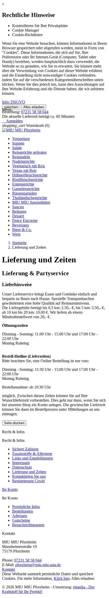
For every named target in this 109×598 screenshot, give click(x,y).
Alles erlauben (33, 107)
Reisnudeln (21, 157)
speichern (11, 107)
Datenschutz (22, 467)
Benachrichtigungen (28, 525)
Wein (16, 234)
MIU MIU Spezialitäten (31, 202)
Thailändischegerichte (29, 198)
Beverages (20, 225)
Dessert (18, 216)
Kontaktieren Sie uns (29, 476)
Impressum (21, 463)
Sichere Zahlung (25, 449)
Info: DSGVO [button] (13, 102)
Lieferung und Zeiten (29, 472)
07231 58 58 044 (34, 112)
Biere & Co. (22, 229)
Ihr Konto (10, 489)
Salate (17, 148)
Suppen (18, 143)
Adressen (19, 516)
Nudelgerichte (23, 161)
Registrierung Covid (28, 481)
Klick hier (61, 578)
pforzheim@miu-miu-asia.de (38, 565)
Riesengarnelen (24, 193)
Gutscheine (21, 520)
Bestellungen (22, 511)
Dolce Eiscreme (25, 220)
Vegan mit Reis (24, 170)
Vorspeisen (21, 138)
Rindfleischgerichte (27, 179)
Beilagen (19, 211)
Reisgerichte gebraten (29, 152)
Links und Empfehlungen (32, 458)
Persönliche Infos (26, 506)
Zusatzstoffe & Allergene (32, 453)
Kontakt (8, 569)
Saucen (18, 207)
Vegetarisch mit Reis (28, 166)
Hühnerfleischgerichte (29, 175)
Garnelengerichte (26, 189)
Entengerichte (23, 184)
